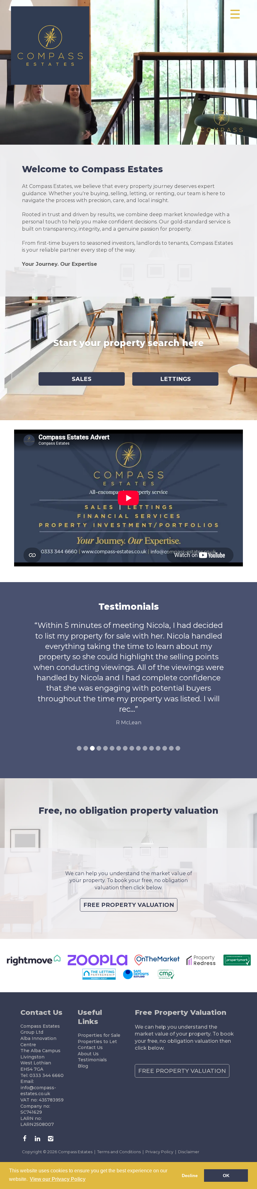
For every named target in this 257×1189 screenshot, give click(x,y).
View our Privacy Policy (58, 1179)
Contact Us (90, 1047)
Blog (83, 1066)
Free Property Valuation (128, 904)
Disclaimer (188, 1151)
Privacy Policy (159, 1151)
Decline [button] (190, 1175)
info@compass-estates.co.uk (38, 1091)
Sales (82, 379)
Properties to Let (97, 1041)
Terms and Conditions (119, 1151)
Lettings (175, 379)
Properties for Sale (99, 1035)
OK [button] (226, 1175)
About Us (88, 1054)
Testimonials (92, 1060)
